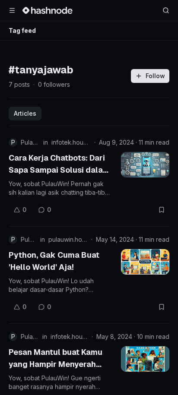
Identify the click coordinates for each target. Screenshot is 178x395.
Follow (155, 75)
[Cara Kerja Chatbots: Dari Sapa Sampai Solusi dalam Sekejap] (145, 164)
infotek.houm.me (71, 142)
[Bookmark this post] (161, 210)
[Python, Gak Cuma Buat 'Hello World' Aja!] (145, 262)
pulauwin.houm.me (68, 239)
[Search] (166, 10)
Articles (25, 113)
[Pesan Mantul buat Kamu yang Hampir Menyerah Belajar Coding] (145, 359)
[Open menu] (12, 10)
